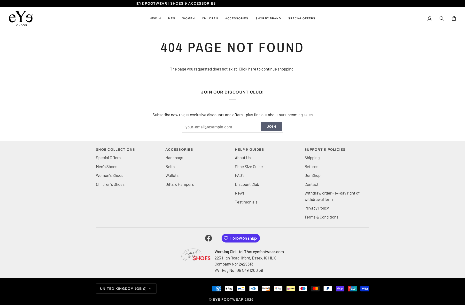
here (252, 68)
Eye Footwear (228, 299)
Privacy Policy (316, 207)
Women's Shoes (109, 175)
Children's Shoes (110, 184)
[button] (171, 18)
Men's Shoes (106, 166)
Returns (311, 166)
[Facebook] (208, 238)
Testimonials (246, 201)
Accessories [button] (179, 149)
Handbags (174, 157)
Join (271, 126)
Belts (170, 166)
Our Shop (312, 175)
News (239, 192)
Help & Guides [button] (249, 149)
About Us (243, 157)
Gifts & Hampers (179, 184)
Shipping (312, 157)
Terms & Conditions (321, 216)
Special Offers (108, 157)
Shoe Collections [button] (115, 149)
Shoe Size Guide (249, 166)
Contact (311, 184)
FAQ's (239, 175)
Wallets (171, 175)
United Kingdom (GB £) (123, 288)
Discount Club (247, 184)
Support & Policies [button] (325, 149)
